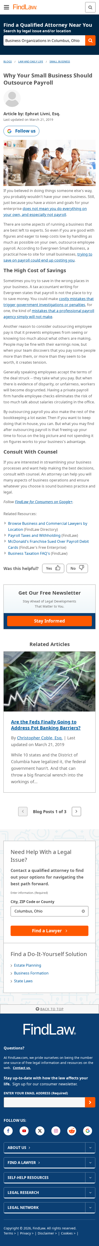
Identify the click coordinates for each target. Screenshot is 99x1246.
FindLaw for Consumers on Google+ (44, 501)
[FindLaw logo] (26, 7)
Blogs (7, 61)
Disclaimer (46, 1233)
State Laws (23, 980)
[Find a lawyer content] (90, 1162)
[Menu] (6, 7)
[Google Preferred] (87, 1130)
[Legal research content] (90, 1192)
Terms (8, 1233)
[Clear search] (83, 911)
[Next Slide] (76, 811)
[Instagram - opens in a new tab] (55, 1130)
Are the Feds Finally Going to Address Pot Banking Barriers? (46, 725)
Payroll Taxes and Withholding (34, 535)
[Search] (90, 7)
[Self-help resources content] (90, 1177)
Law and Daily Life (30, 61)
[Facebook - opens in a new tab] (8, 1130)
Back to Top (52, 1009)
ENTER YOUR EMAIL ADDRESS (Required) (36, 1093)
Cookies (67, 1233)
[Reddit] (71, 1130)
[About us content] (90, 1148)
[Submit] (90, 1102)
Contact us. (22, 1068)
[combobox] (49, 911)
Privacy (25, 1233)
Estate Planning (27, 965)
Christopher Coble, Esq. (40, 738)
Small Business (60, 61)
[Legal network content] (90, 1207)
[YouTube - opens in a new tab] (24, 1130)
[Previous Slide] (22, 811)
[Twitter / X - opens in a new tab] (39, 1130)
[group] (49, 734)
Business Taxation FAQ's (29, 553)
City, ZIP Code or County (32, 901)
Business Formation (31, 973)
